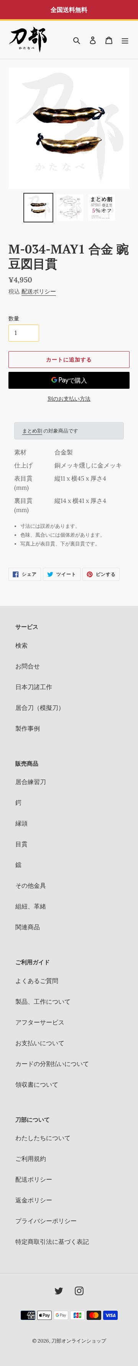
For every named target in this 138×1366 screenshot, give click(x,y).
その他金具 (30, 885)
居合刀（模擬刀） (39, 707)
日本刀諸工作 (33, 687)
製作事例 (27, 728)
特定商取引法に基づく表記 (52, 1241)
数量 (13, 318)
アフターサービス (39, 1022)
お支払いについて (39, 1043)
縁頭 (21, 823)
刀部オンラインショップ (78, 1341)
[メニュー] (125, 39)
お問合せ (27, 666)
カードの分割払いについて (52, 1064)
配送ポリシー (38, 291)
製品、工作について (43, 1001)
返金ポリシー (33, 1200)
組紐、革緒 (30, 906)
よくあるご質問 (36, 981)
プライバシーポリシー (46, 1221)
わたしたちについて (43, 1138)
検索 (21, 645)
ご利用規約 (30, 1158)
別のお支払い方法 (69, 398)
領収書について (36, 1084)
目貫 (21, 844)
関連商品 (27, 927)
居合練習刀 (30, 782)
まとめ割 (32, 431)
